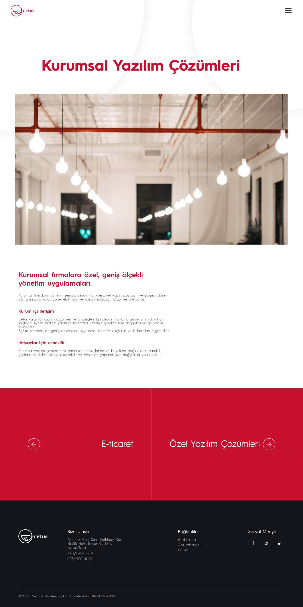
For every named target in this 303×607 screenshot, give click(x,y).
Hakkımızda (187, 540)
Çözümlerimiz (188, 545)
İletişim (183, 550)
